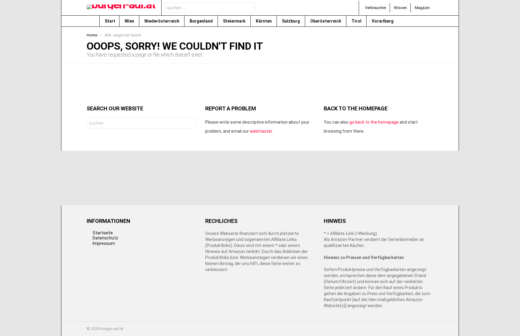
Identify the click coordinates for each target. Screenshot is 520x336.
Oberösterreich (326, 21)
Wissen (400, 7)
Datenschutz (105, 238)
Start (110, 21)
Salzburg (291, 21)
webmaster (261, 131)
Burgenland (202, 21)
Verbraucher (375, 7)
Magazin (422, 7)
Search (249, 8)
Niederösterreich (162, 21)
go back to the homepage (374, 122)
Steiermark (234, 21)
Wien (130, 21)
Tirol (356, 21)
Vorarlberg (383, 21)
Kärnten (264, 21)
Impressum (104, 243)
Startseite (103, 232)
